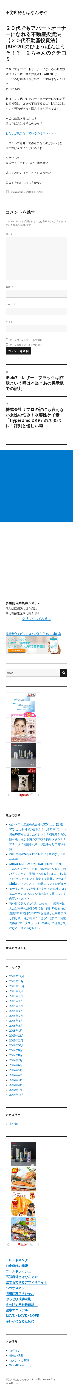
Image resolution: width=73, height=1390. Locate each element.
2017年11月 (16, 1040)
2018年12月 (16, 976)
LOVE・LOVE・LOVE (22, 1316)
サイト (9, 321)
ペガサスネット (17, 1288)
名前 (9, 287)
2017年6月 (16, 1065)
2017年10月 (16, 1045)
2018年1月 (16, 1030)
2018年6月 (16, 1006)
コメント (11, 233)
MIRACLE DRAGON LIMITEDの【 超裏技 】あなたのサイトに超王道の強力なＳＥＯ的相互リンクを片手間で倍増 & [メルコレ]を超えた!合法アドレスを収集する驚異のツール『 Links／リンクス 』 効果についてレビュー (38, 873)
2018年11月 (16, 981)
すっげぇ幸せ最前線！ (22, 1304)
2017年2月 (16, 1085)
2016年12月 (16, 1094)
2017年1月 (15, 1090)
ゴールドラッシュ (18, 1271)
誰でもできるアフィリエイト (26, 1282)
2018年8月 (16, 996)
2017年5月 (16, 1070)
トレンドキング (17, 1260)
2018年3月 (16, 1020)
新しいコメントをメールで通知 (26, 339)
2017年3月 (16, 1080)
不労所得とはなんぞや (26, 12)
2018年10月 (16, 986)
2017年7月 (16, 1060)
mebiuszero (17, 191)
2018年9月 (16, 991)
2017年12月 (16, 1035)
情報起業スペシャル (20, 1293)
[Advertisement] (36, 486)
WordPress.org (19, 1365)
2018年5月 (16, 1011)
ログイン (15, 1350)
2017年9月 (16, 1050)
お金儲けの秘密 (17, 1266)
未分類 (13, 1124)
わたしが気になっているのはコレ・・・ (31, 133)
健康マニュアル (17, 1310)
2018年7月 (16, 1001)
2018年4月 (16, 1016)
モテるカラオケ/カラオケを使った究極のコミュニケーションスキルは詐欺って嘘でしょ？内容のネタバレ (38, 893)
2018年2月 (16, 1025)
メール (11, 304)
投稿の (16, 1355)
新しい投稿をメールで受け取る (26, 344)
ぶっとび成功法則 (18, 1299)
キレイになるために (20, 1321)
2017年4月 (16, 1075)
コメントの (19, 1360)
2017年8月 (16, 1055)
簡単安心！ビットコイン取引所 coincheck (33, 633)
